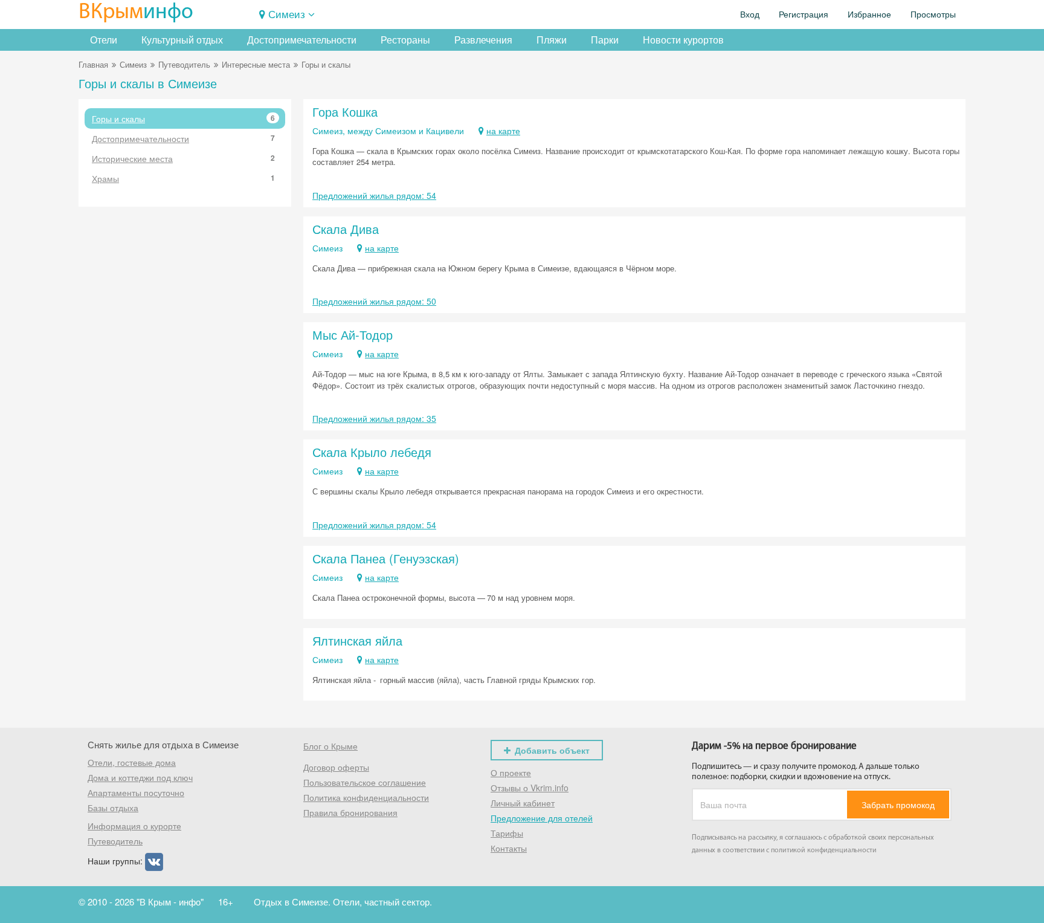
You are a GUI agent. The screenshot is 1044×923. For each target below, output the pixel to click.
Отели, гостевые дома (132, 762)
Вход (749, 14)
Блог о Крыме (330, 746)
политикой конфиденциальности (824, 850)
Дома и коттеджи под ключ (140, 777)
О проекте (511, 772)
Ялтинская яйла (357, 640)
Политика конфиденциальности (366, 797)
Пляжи (551, 40)
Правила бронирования (350, 812)
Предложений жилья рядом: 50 (374, 301)
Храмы (183, 178)
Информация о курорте (134, 826)
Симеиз (286, 13)
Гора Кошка (345, 111)
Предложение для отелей (542, 818)
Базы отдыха (113, 808)
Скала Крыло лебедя (371, 452)
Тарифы (507, 833)
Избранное (869, 14)
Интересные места (256, 64)
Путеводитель (184, 64)
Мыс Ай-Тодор (352, 334)
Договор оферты (336, 767)
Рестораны (405, 40)
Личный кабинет (523, 803)
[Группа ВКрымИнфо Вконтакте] (154, 860)
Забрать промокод (898, 804)
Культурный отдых (182, 40)
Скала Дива (345, 229)
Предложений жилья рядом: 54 (374, 195)
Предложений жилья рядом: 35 (374, 418)
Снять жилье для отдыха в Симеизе (163, 744)
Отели (103, 40)
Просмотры (933, 14)
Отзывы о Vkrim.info (530, 788)
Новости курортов (683, 40)
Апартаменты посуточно (136, 792)
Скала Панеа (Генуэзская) (385, 558)
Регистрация (803, 14)
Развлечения (483, 40)
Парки (605, 40)
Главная (93, 64)
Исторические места (183, 158)
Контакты (509, 848)
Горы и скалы (183, 118)
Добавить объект (552, 750)
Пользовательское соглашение (364, 782)
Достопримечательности (301, 40)
